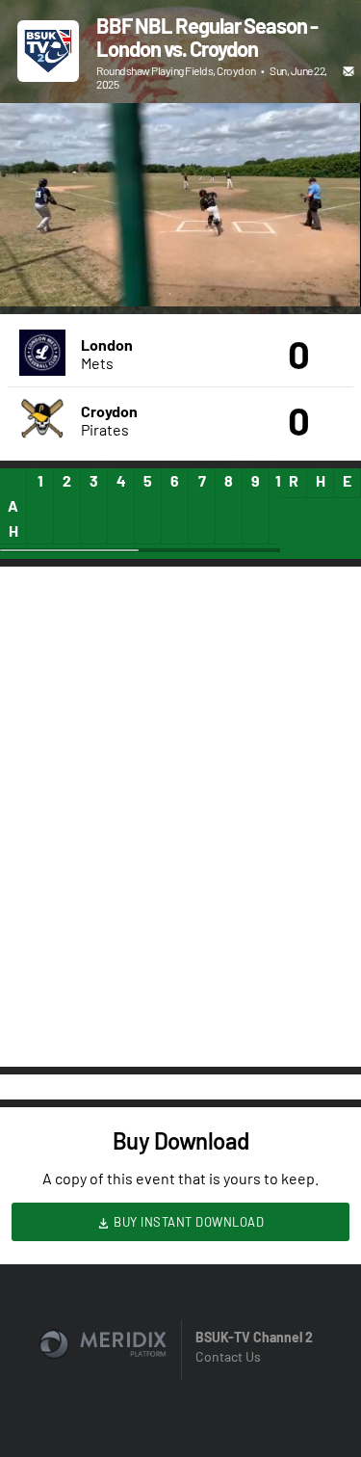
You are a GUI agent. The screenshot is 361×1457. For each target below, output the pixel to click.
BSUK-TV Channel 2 (254, 1337)
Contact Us (228, 1356)
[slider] (180, 237)
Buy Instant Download (188, 1222)
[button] (34, 271)
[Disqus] (180, 815)
